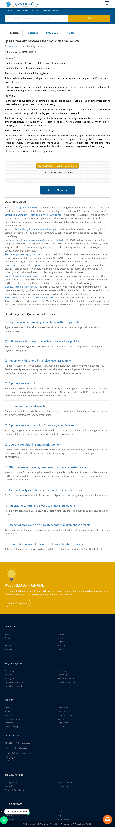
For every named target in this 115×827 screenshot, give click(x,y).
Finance (8, 674)
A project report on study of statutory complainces (41, 425)
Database (9, 722)
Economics (62, 671)
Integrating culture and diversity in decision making (42, 505)
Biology (8, 638)
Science (61, 638)
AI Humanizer (64, 819)
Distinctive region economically (21, 286)
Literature (9, 715)
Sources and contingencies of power (23, 265)
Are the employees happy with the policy (26, 254)
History (8, 645)
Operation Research (13, 686)
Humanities (63, 645)
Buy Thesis (62, 711)
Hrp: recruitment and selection (28, 406)
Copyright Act (64, 786)
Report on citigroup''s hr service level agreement (40, 360)
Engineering (63, 722)
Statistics (61, 649)
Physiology (10, 649)
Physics (8, 634)
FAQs (60, 811)
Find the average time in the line (21, 207)
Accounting (10, 671)
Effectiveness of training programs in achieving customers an (48, 467)
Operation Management (15, 682)
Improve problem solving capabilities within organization (45, 322)
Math (7, 641)
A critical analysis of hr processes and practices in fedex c (46, 490)
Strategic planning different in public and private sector (33, 214)
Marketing (62, 674)
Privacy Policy (11, 782)
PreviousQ (52, 32)
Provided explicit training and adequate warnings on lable (34, 239)
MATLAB (61, 719)
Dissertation (63, 707)
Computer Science (66, 715)
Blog (59, 815)
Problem (14, 32)
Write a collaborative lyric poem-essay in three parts (31, 229)
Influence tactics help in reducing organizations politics (44, 341)
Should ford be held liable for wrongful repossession (32, 297)
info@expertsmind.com (51, 10)
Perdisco (8, 707)
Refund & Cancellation (14, 790)
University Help (11, 726)
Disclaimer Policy (65, 782)
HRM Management (66, 678)
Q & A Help (62, 726)
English (61, 641)
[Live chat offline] (107, 819)
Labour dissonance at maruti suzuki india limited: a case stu (47, 544)
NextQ (70, 32)
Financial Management (68, 682)
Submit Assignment (18, 603)
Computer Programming (16, 719)
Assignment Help (13, 46)
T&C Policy (9, 786)
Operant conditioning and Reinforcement (35, 444)
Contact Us (10, 819)
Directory (9, 815)
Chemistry (62, 634)
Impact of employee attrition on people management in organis (49, 525)
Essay (7, 711)
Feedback (32, 32)
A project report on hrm (24, 383)
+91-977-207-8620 (14, 10)
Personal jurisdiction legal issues (21, 275)
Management (11, 678)
